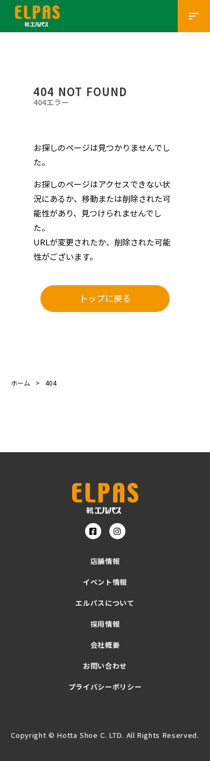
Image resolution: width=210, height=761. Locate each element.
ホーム (20, 383)
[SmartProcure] (105, 498)
